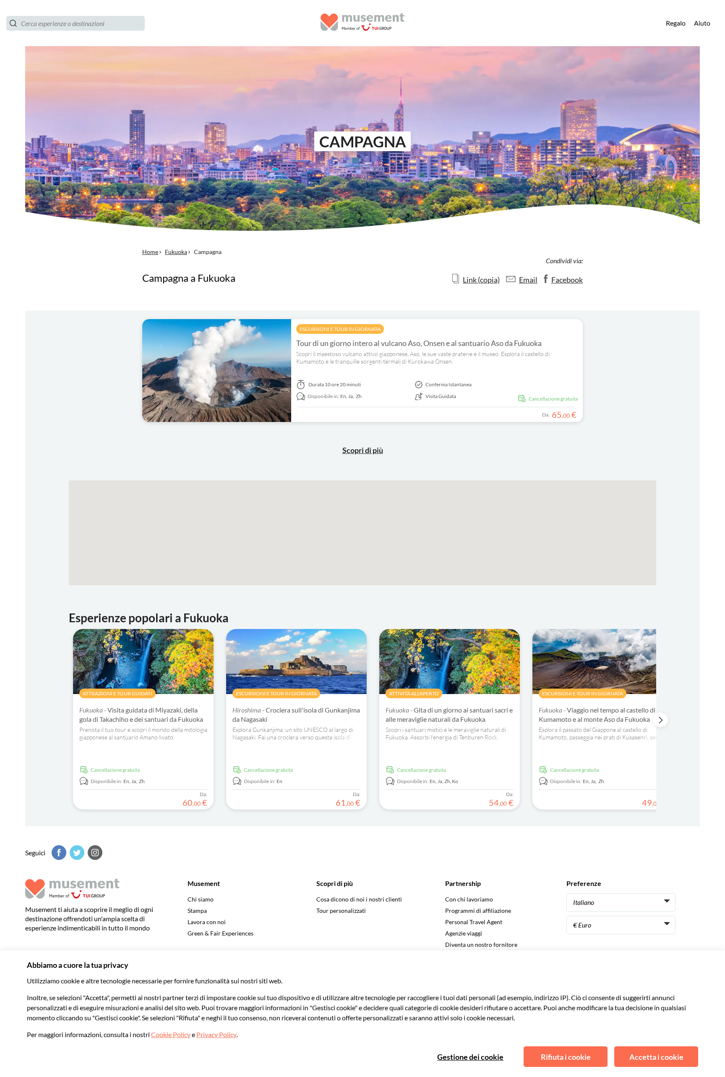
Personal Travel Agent (473, 921)
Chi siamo (201, 899)
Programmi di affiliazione (478, 910)
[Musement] (362, 23)
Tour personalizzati (341, 910)
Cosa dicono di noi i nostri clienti (359, 899)
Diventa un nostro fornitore (481, 944)
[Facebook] (58, 852)
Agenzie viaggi (463, 933)
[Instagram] (94, 852)
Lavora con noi (207, 921)
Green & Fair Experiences (220, 933)
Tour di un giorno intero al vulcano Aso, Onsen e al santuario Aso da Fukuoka (419, 343)
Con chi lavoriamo (469, 899)
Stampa (197, 910)
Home (150, 251)
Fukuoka (176, 251)
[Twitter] (76, 852)
